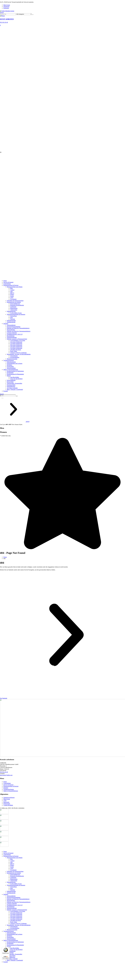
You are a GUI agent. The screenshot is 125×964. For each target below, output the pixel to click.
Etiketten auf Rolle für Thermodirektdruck (18, 328)
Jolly (11, 291)
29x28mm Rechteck (15, 349)
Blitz (11, 288)
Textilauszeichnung (8, 360)
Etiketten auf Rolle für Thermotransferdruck (18, 331)
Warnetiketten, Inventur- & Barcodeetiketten (19, 354)
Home (5, 280)
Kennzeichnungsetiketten (13, 326)
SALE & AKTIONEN (16, 378)
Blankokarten (13, 308)
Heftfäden (9, 365)
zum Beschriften (14, 377)
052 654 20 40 (4, 772)
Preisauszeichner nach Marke (14, 287)
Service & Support (8, 282)
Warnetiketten (14, 355)
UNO (11, 297)
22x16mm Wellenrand (16, 343)
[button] (2, 12)
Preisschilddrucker (15, 303)
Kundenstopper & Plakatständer (15, 374)
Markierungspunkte (12, 359)
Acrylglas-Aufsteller (12, 388)
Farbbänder (13, 306)
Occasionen (13, 299)
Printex (12, 294)
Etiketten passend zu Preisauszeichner (17, 339)
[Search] (32, 14)
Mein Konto (6, 5)
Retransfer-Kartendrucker (17, 305)
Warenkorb (6, 6)
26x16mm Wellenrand (16, 346)
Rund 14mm (13, 351)
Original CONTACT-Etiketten (18, 352)
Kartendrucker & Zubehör (14, 302)
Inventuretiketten (14, 357)
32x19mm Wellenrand (16, 348)
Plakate (9, 375)
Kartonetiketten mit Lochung (14, 363)
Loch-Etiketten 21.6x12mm (17, 340)
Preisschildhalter (11, 380)
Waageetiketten (11, 329)
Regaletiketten (10, 336)
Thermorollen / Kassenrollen (14, 383)
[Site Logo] (7, 11)
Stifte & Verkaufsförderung (10, 369)
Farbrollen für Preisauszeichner (15, 300)
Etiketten (5, 323)
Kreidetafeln (10, 372)
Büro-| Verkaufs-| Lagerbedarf (15, 389)
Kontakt (5, 391)
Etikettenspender (11, 320)
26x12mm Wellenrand (16, 345)
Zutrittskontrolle (11, 322)
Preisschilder (10, 382)
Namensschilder (11, 385)
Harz (11, 317)
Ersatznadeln (10, 366)
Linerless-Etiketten (12, 333)
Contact (12, 290)
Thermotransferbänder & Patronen (16, 314)
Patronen (12, 319)
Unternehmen (7, 283)
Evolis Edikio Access (16, 313)
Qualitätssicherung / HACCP (14, 334)
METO (12, 293)
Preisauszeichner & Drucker (10, 285)
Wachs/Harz (13, 316)
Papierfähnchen (11, 386)
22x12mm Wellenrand (16, 342)
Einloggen (6, 8)
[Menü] (9, 948)
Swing (12, 296)
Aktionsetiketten (11, 325)
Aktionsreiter (13, 310)
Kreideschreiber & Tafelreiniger (15, 371)
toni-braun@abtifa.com (6, 775)
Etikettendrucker (11, 311)
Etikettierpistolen (11, 362)
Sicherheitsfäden (11, 368)
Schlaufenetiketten (12, 337)
